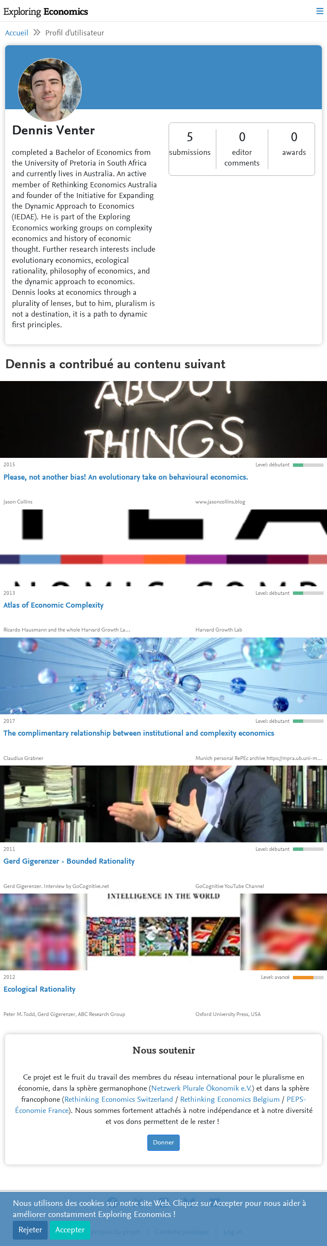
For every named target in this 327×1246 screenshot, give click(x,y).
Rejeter (30, 1230)
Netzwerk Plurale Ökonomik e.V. (201, 1089)
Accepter (70, 1230)
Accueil (17, 33)
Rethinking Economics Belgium (230, 1100)
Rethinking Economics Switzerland (118, 1100)
